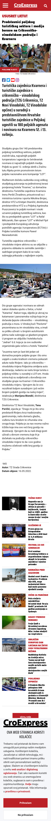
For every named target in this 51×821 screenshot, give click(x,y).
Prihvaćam (26, 802)
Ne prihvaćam (25, 815)
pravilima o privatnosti (17, 791)
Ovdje (28, 784)
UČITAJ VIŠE (25, 717)
